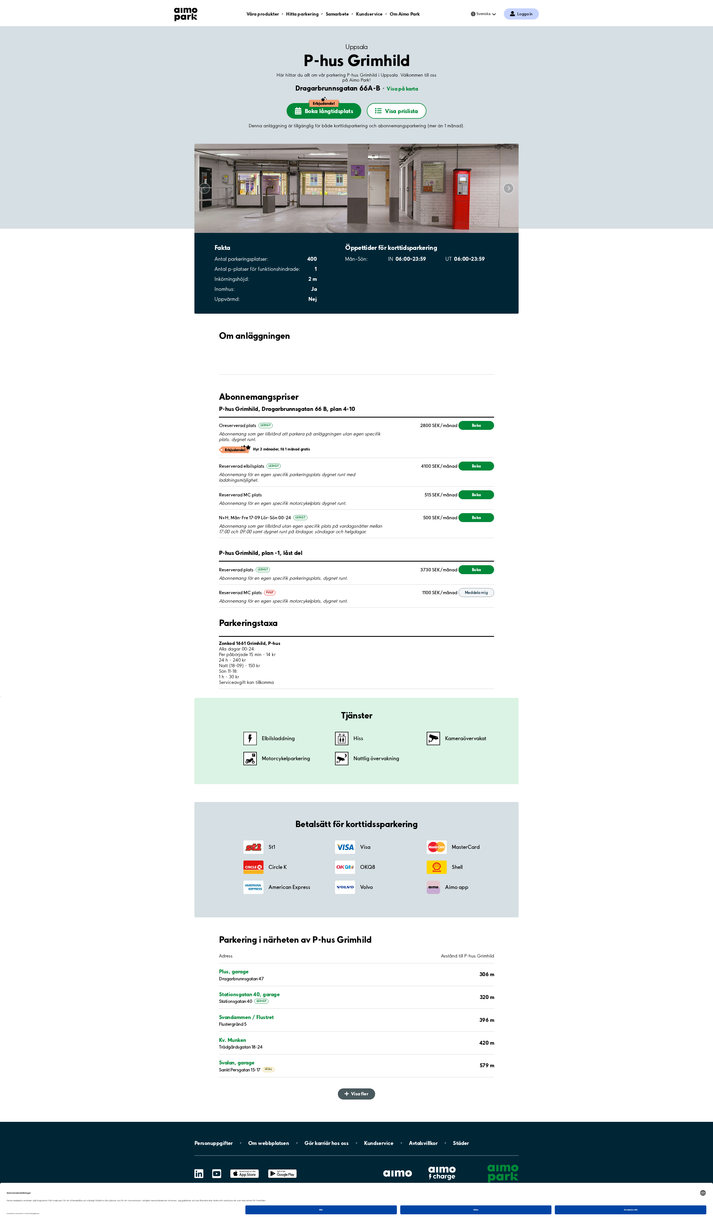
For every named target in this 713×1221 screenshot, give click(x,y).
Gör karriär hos (326, 1143)
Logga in (525, 13)
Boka (476, 425)
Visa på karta (402, 88)
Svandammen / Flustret (246, 1017)
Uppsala (356, 47)
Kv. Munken (232, 1040)
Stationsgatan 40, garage (249, 994)
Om (268, 1143)
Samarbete (337, 14)
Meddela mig (476, 592)
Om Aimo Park (405, 14)
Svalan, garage (236, 1062)
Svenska (483, 14)
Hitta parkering (302, 14)
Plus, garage (234, 971)
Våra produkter (262, 14)
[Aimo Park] (185, 13)
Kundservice (369, 14)
